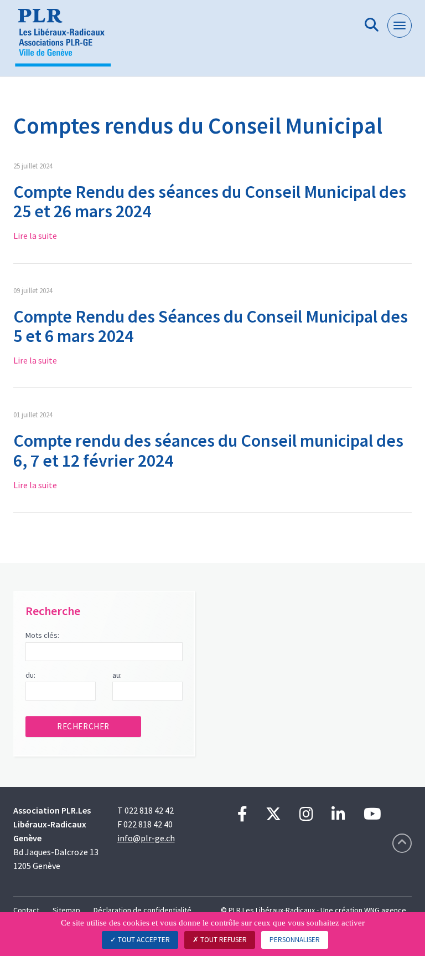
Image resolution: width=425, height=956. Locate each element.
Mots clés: (42, 635)
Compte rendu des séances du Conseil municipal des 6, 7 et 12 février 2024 (208, 450)
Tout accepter (143, 939)
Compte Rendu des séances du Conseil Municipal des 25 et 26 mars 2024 (209, 201)
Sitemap (66, 910)
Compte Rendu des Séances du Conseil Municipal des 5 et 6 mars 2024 (210, 326)
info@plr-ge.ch (146, 837)
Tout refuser (223, 939)
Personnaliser (294, 939)
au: (117, 675)
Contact (26, 910)
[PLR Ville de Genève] (67, 42)
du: (30, 675)
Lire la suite (35, 235)
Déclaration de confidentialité (142, 910)
